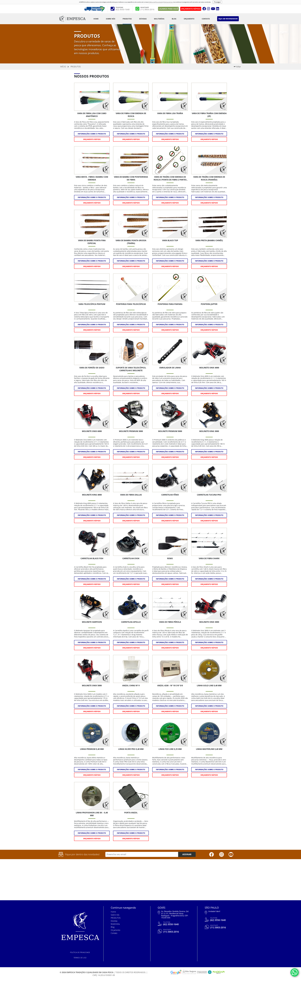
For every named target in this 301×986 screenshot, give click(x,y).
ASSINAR (186, 854)
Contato (206, 19)
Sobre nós (110, 19)
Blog (174, 19)
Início (63, 66)
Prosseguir (217, 2)
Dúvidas (143, 19)
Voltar (238, 66)
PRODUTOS (127, 19)
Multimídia (159, 19)
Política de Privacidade (155, 2)
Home (96, 19)
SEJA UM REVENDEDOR (228, 19)
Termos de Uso (168, 2)
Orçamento (189, 19)
